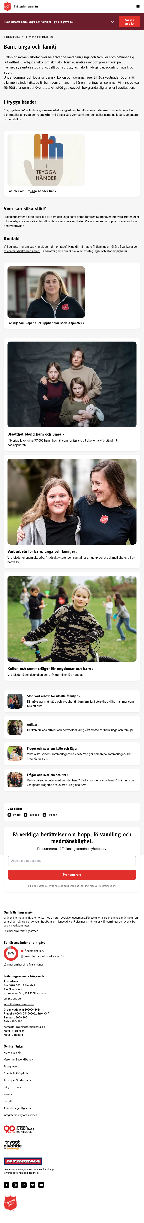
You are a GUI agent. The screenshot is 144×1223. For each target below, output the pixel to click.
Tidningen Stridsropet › (17, 1080)
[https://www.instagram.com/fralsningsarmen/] (15, 1185)
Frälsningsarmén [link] (26, 6)
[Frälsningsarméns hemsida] (7, 6)
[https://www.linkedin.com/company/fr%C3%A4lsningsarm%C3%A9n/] (24, 1185)
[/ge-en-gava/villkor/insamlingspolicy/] (19, 1129)
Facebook (34, 814)
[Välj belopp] (113, 22)
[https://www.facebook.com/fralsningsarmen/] (6, 1185)
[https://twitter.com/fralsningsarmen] (32, 1185)
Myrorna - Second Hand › (18, 1059)
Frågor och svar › (13, 1087)
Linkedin (53, 814)
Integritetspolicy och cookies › (21, 1115)
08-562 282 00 (12, 998)
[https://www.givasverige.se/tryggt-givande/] (13, 1145)
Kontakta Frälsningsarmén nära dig (24, 1026)
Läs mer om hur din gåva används (24, 964)
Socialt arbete (12, 36)
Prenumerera (72, 875)
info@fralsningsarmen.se (19, 1004)
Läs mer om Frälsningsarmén (21, 930)
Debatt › (8, 1101)
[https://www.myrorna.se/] (23, 1161)
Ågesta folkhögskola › (16, 1073)
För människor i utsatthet (39, 36)
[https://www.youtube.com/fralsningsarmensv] (41, 1185)
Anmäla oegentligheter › (18, 1108)
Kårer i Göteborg (13, 1034)
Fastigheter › (11, 1066)
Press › (8, 1094)
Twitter (17, 814)
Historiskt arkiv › (13, 1052)
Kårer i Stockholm (14, 1030)
